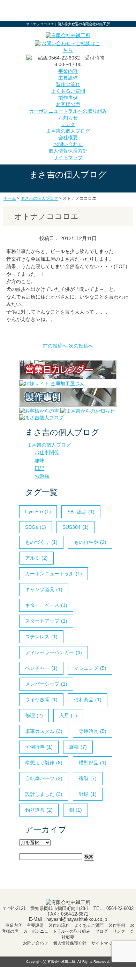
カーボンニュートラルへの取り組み (68, 111)
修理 (34, 715)
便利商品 (87, 699)
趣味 (39, 460)
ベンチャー (41, 668)
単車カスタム (43, 731)
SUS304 (75, 527)
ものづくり (41, 542)
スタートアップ (46, 621)
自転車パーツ (43, 778)
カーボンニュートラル (53, 573)
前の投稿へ (55, 346)
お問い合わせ (68, 144)
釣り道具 (39, 810)
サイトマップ (68, 157)
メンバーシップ (46, 684)
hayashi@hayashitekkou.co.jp (76, 919)
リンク (68, 124)
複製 (88, 778)
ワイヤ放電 (41, 699)
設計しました (43, 794)
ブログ (101, 931)
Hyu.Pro (38, 511)
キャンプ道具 (43, 589)
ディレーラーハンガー (53, 652)
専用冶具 (92, 731)
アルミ (36, 558)
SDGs (35, 527)
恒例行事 (39, 747)
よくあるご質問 (68, 91)
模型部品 (92, 762)
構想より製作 (43, 762)
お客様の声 (68, 104)
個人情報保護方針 (68, 151)
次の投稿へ (81, 346)
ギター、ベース (46, 605)
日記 (39, 468)
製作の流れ (68, 84)
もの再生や (90, 542)
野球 (88, 794)
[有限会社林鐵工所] (68, 35)
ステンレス (41, 636)
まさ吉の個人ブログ (68, 131)
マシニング (90, 668)
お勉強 (42, 476)
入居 (68, 715)
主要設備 (68, 77)
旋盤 (78, 747)
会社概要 (68, 137)
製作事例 (68, 97)
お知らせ (68, 117)
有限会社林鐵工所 (61, 962)
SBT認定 (81, 511)
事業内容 (68, 71)
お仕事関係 (47, 452)
